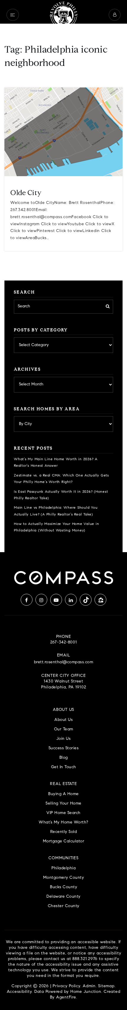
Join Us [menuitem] (63, 739)
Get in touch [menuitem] (63, 767)
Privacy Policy (66, 986)
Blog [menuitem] (63, 758)
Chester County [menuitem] (63, 906)
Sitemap (106, 986)
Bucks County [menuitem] (63, 887)
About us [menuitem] (63, 720)
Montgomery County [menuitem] (63, 878)
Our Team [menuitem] (63, 729)
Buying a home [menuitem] (63, 794)
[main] (63, 276)
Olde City (26, 193)
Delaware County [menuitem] (63, 896)
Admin (89, 986)
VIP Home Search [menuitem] (63, 813)
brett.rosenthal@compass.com (63, 662)
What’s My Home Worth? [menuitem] (63, 822)
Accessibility (19, 992)
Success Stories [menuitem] (63, 748)
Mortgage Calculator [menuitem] (63, 841)
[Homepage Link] (63, 14)
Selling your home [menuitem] (63, 803)
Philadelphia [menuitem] (63, 868)
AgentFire (66, 998)
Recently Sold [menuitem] (63, 832)
